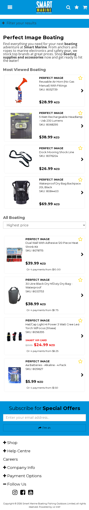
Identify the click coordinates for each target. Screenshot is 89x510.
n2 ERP (56, 507)
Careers (10, 459)
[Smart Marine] (42, 7)
